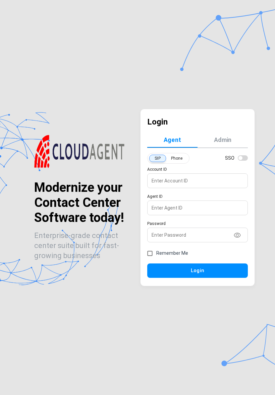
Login (197, 270)
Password (156, 223)
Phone (177, 158)
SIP (158, 158)
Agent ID (155, 196)
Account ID (157, 169)
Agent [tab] (172, 139)
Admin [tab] (223, 139)
